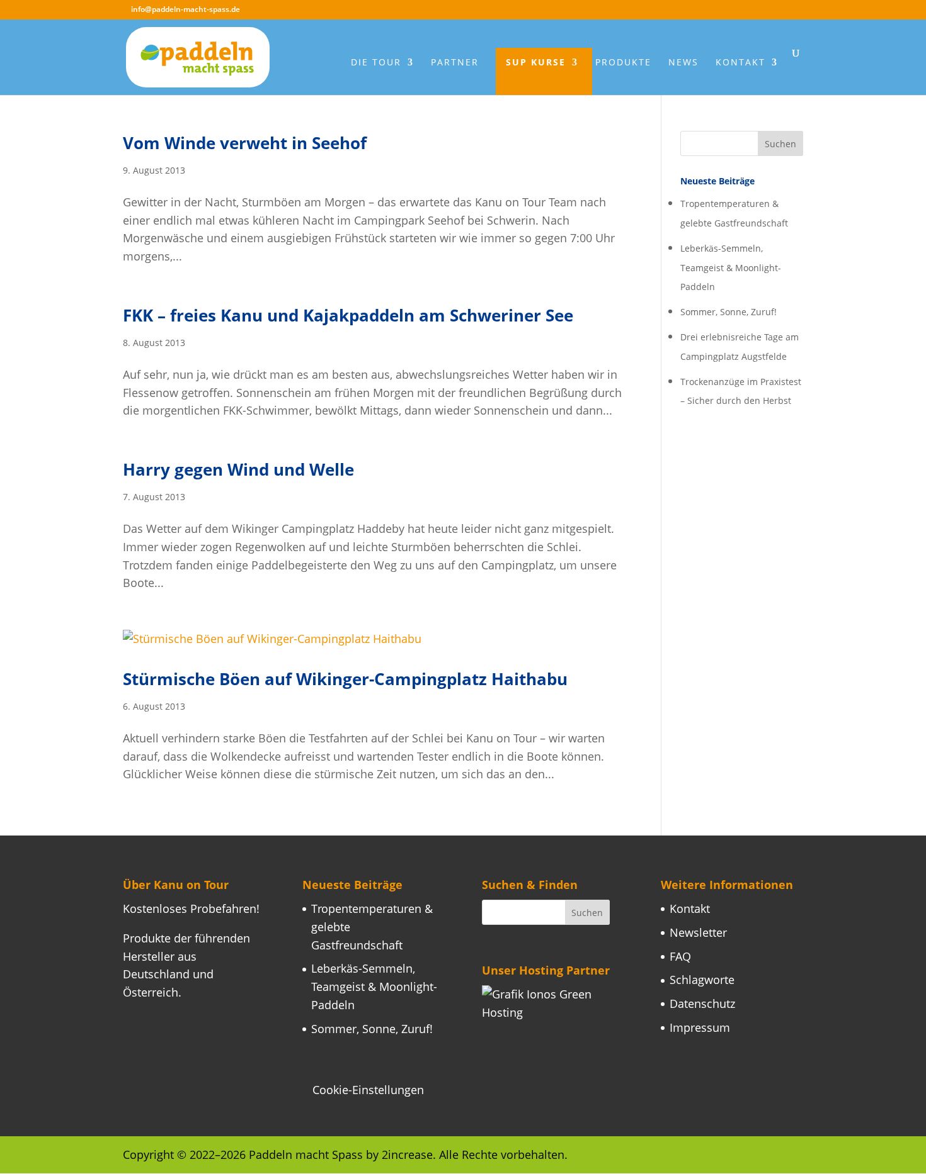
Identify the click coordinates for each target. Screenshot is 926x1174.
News (683, 63)
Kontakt (740, 63)
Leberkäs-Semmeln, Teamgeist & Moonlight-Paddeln (730, 268)
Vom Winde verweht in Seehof (245, 142)
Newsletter (698, 932)
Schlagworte (702, 979)
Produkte (623, 63)
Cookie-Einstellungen (368, 1089)
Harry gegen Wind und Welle (238, 469)
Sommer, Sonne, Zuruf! (728, 312)
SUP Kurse (536, 63)
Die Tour (376, 63)
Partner (455, 63)
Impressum (700, 1027)
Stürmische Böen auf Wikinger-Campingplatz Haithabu (345, 679)
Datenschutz (702, 1003)
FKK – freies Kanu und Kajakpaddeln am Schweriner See (348, 315)
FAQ (680, 956)
